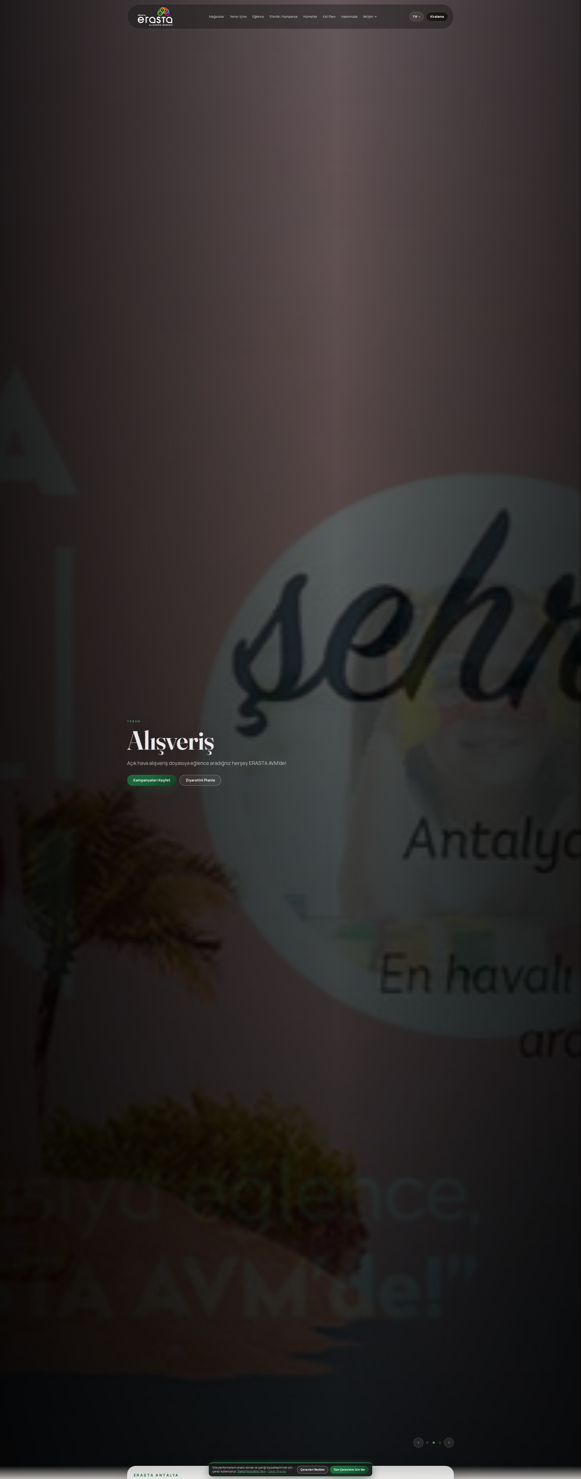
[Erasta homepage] (155, 16)
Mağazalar (216, 16)
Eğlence (258, 16)
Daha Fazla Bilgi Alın (252, 1471)
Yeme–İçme (238, 16)
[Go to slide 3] (440, 1446)
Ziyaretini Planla (195, 796)
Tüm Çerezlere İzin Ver (349, 1470)
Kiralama (437, 16)
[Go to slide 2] (434, 1446)
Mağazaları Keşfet (149, 796)
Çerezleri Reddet (312, 1470)
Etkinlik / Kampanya (284, 16)
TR (415, 17)
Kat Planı (329, 16)
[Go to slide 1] (427, 1446)
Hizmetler (310, 16)
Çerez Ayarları (277, 1471)
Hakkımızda (349, 16)
